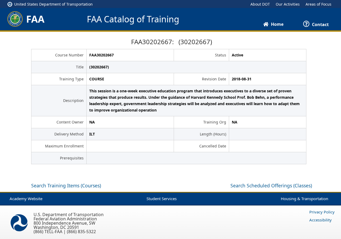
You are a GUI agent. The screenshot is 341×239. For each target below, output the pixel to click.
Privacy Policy (322, 212)
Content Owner (70, 122)
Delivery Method (69, 134)
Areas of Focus (318, 4)
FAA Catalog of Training (133, 19)
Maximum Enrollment (64, 146)
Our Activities (288, 4)
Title (80, 66)
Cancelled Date (212, 146)
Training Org (214, 122)
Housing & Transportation (304, 198)
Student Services (162, 198)
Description (73, 100)
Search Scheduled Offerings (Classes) (271, 185)
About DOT (260, 4)
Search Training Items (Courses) (66, 185)
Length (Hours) (213, 134)
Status (220, 54)
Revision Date (214, 78)
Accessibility (320, 219)
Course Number (69, 54)
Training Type (71, 78)
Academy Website (26, 198)
